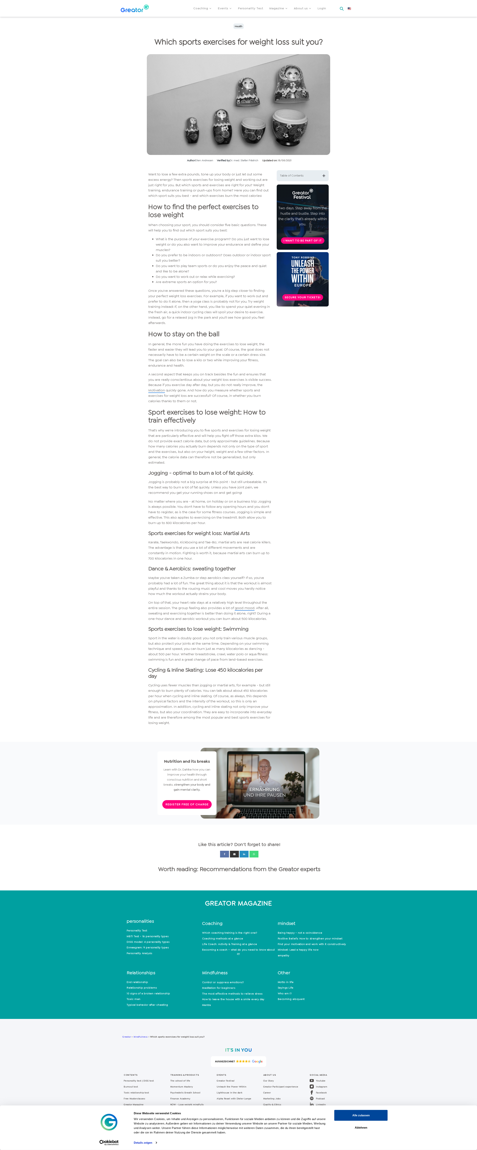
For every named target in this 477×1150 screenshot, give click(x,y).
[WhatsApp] (253, 854)
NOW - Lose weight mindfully (187, 1104)
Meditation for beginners (218, 987)
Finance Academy (180, 1098)
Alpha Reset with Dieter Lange (234, 1098)
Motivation (156, 390)
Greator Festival (226, 1080)
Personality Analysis (139, 953)
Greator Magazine (134, 1104)
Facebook (321, 1092)
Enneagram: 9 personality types (148, 947)
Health (238, 26)
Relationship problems (142, 987)
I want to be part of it (303, 240)
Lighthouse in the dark (229, 1092)
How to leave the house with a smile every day (233, 999)
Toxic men (133, 999)
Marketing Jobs (272, 1098)
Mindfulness (141, 1036)
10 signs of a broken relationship (148, 993)
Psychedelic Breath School (185, 1092)
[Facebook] (224, 854)
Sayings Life (286, 987)
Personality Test (137, 930)
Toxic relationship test (136, 1092)
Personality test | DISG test (139, 1080)
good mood (245, 608)
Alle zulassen (361, 1115)
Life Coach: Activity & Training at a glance (229, 944)
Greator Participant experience (280, 1086)
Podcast (320, 1098)
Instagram (321, 1086)
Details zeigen (143, 1142)
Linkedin (321, 1104)
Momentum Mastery (181, 1086)
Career (267, 1092)
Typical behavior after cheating (147, 1004)
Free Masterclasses (134, 1098)
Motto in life (286, 982)
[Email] (234, 854)
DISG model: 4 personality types (148, 941)
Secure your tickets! (302, 297)
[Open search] (342, 7)
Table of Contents (292, 175)
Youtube (321, 1080)
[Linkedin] (244, 854)
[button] (202, 8)
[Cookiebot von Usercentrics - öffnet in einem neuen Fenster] (109, 1143)
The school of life (180, 1080)
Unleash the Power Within (231, 1086)
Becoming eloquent (291, 999)
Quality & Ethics (272, 1104)
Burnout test (131, 1086)
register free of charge (187, 804)
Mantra (206, 1005)
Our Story (268, 1080)
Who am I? (285, 993)
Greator (126, 1036)
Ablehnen (361, 1127)
